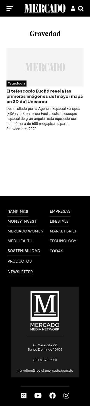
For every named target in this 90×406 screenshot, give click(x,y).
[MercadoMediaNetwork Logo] (45, 310)
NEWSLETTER (20, 272)
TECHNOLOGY (63, 241)
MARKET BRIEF (63, 231)
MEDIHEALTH (20, 241)
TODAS (56, 251)
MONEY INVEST (22, 221)
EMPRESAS (60, 211)
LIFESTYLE (59, 221)
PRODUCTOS (20, 261)
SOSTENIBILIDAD (24, 251)
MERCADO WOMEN (26, 231)
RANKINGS (18, 211)
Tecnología (16, 83)
